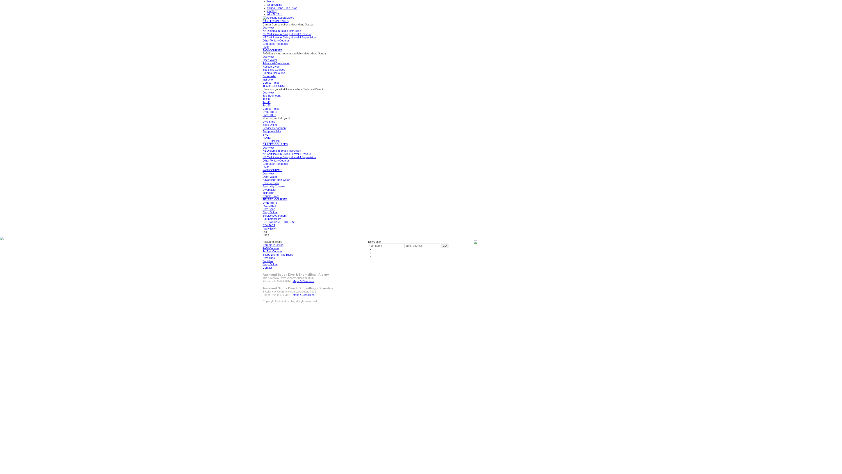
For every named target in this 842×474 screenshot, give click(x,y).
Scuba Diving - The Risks (282, 8)
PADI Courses (271, 248)
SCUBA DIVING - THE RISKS (280, 222)
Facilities (268, 261)
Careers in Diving (273, 245)
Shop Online (274, 4)
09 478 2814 (274, 14)
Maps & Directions (303, 281)
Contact (272, 11)
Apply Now (269, 228)
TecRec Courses (272, 251)
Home (271, 1)
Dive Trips (269, 258)
